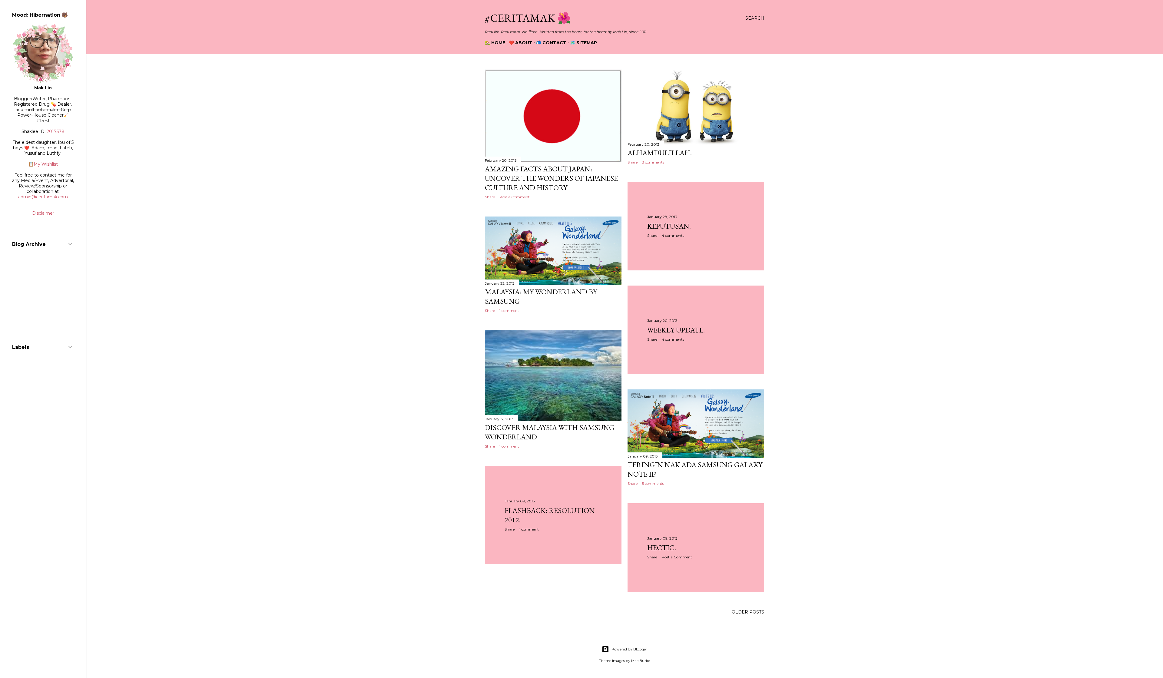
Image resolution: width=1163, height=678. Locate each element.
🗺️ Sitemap (583, 42)
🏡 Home (495, 42)
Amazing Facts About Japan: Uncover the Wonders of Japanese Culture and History (551, 178)
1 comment (509, 310)
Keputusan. (669, 226)
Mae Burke (640, 660)
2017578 (56, 131)
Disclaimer (43, 213)
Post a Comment (514, 197)
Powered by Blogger (629, 649)
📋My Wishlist (43, 164)
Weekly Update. (676, 330)
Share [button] (490, 197)
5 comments (653, 483)
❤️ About (520, 42)
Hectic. (661, 547)
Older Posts (748, 612)
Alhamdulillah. (660, 152)
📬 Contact (551, 42)
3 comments (653, 162)
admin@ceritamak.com (43, 197)
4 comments (673, 235)
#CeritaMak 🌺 (528, 18)
